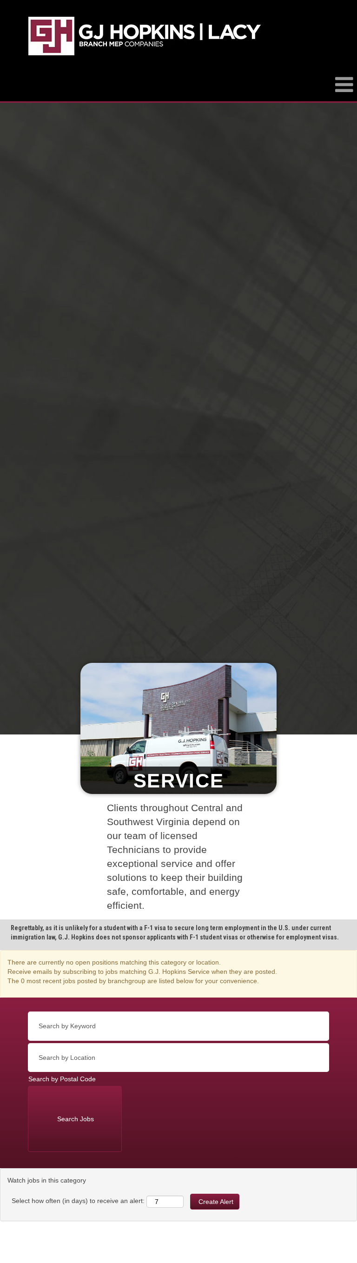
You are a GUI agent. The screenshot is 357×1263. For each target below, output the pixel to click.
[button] (178, 89)
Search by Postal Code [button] (62, 1079)
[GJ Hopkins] (144, 36)
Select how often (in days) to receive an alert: (78, 1200)
